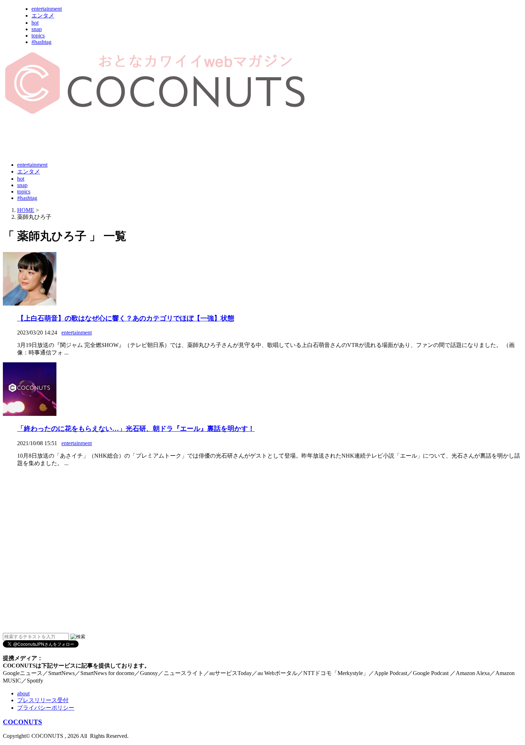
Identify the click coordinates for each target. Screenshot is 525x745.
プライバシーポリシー (45, 708)
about (23, 693)
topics (38, 35)
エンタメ (42, 15)
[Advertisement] (133, 138)
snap (36, 29)
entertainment (46, 9)
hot (35, 23)
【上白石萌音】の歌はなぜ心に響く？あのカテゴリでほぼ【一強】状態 (125, 318)
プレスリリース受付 (43, 700)
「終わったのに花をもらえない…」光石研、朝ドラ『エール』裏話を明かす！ (136, 428)
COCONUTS (22, 722)
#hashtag (41, 42)
